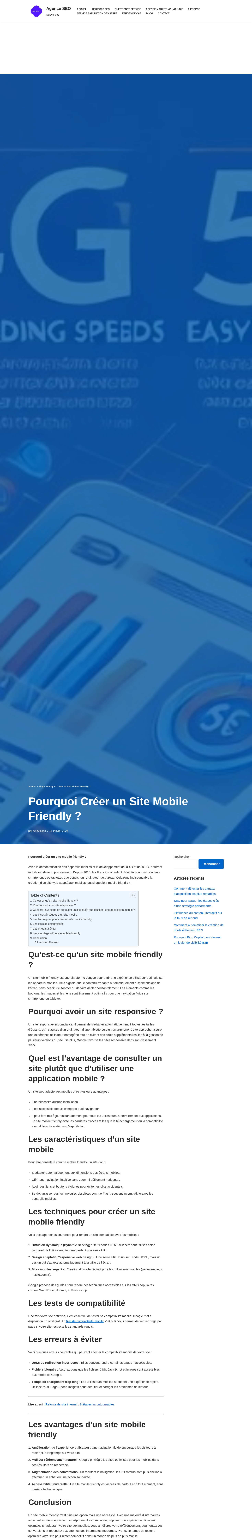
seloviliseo (39, 830)
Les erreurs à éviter (44, 928)
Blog (149, 13)
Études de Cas (131, 13)
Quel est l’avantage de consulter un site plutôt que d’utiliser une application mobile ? (84, 909)
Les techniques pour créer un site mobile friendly (62, 919)
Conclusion (40, 938)
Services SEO (101, 9)
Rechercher (182, 856)
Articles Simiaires (49, 942)
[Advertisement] (126, 48)
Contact (164, 13)
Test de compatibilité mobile (85, 1321)
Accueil (82, 9)
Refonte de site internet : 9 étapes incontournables (79, 1404)
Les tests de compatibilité (48, 923)
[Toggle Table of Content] (131, 895)
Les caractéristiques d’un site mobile (55, 914)
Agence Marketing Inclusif (164, 9)
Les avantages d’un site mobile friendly (56, 933)
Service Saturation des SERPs (97, 13)
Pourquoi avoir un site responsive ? (54, 905)
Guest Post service (128, 9)
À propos (194, 9)
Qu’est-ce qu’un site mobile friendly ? (55, 900)
